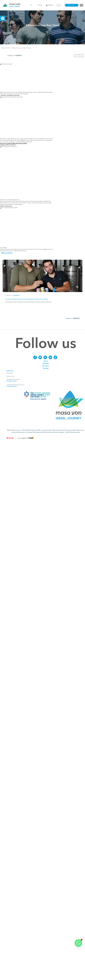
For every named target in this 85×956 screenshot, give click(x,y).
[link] (2, 18)
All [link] (8, 48)
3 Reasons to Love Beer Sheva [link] (21, 48)
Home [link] (3, 48)
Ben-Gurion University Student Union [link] (10, 199)
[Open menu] (81, 5)
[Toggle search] (31, 5)
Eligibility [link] (40, 5)
